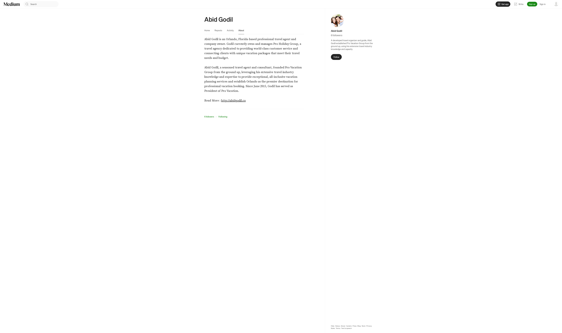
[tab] (207, 30)
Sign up (532, 4)
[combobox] (44, 4)
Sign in (543, 4)
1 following (222, 116)
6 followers (209, 116)
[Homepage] (12, 4)
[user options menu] (556, 3)
